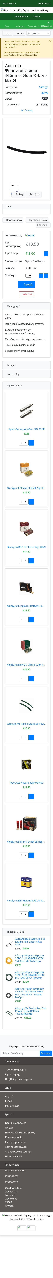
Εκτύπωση (26, 110)
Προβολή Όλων (38, 220)
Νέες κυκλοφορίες (15, 1123)
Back (8, 33)
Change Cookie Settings (18, 1151)
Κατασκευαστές (13, 1137)
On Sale (9, 1127)
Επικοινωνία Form (14, 1170)
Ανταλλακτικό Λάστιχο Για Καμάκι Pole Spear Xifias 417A (30, 941)
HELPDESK (43, 3)
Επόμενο (42, 225)
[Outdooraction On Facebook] (26, 1039)
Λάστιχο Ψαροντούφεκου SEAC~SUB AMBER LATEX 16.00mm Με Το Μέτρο (29, 958)
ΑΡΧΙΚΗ (20, 33)
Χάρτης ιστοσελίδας (16, 1146)
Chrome (20, 55)
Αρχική (9, 1096)
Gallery (19, 194)
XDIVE (45, 92)
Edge (35, 55)
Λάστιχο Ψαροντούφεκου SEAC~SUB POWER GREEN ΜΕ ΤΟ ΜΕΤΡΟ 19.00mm (29, 975)
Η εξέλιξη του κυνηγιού (18, 1079)
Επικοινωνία (8, 3)
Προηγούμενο (13, 220)
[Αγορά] (31, 443)
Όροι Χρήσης (12, 1074)
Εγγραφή (45, 1053)
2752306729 (11, 1182)
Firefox (12, 55)
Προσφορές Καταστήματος (20, 1132)
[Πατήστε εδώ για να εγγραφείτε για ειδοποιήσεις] (46, 275)
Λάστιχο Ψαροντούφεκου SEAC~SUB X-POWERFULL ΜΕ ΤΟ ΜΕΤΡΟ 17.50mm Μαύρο (29, 993)
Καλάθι (9, 1101)
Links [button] (35, 16)
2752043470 (11, 1176)
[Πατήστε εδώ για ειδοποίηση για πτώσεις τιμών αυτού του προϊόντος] (46, 253)
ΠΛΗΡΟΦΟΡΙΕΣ (13, 1156)
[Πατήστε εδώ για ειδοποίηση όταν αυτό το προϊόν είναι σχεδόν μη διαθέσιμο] (41, 275)
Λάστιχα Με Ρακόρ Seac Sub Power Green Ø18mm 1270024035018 (30, 1011)
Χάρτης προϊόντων (15, 1142)
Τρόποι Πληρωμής (15, 1069)
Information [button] (20, 16)
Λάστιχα (43, 87)
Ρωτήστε (34, 194)
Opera (28, 55)
